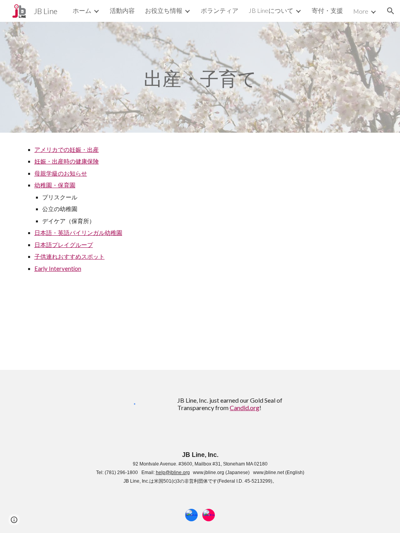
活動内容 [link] (122, 10)
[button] (390, 11)
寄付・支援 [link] (327, 10)
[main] (200, 77)
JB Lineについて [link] (270, 10)
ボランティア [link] (219, 10)
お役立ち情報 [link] (163, 10)
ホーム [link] (82, 10)
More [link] (360, 11)
